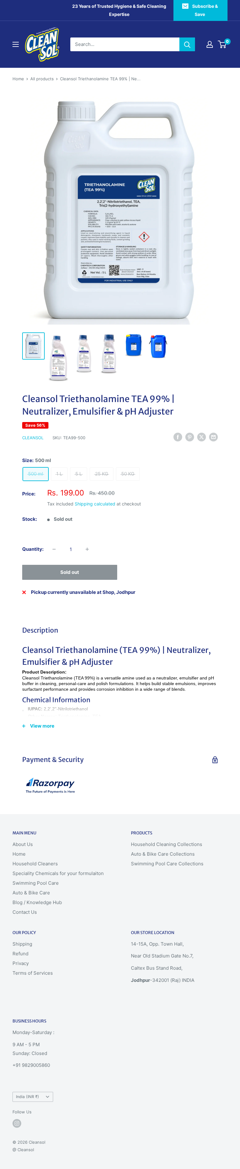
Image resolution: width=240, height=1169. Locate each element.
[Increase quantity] (87, 549)
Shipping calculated (95, 503)
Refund (20, 954)
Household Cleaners (35, 864)
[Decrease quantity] (54, 549)
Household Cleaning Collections (166, 844)
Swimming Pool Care (35, 883)
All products (42, 78)
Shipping (22, 944)
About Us (22, 844)
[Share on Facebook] (177, 436)
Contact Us (24, 912)
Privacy (20, 963)
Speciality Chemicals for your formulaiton (58, 873)
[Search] (187, 44)
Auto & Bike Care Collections (163, 854)
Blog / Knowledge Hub (37, 902)
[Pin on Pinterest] (189, 436)
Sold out (69, 572)
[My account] (210, 44)
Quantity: (32, 549)
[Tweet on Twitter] (201, 436)
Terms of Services (32, 973)
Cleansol (32, 437)
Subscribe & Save (205, 10)
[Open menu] (15, 44)
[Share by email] (213, 436)
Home (18, 78)
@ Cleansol (23, 1149)
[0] (222, 44)
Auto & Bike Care (31, 893)
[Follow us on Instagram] (16, 1123)
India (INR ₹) (27, 1096)
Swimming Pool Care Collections (167, 864)
